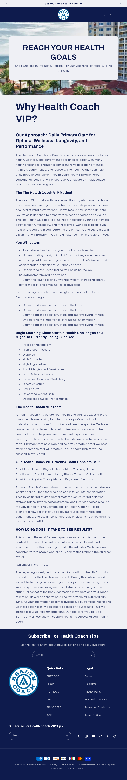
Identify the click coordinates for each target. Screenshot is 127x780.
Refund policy (67, 765)
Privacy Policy (93, 692)
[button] (7, 14)
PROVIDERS (54, 707)
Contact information (88, 765)
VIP (49, 699)
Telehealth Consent (96, 699)
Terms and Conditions (97, 707)
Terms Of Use (93, 715)
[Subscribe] (91, 655)
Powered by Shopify (47, 765)
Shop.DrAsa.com (28, 765)
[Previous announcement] (6, 3)
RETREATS (53, 692)
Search (89, 676)
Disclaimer (91, 684)
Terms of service (56, 768)
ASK (49, 715)
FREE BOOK (54, 676)
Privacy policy (108, 765)
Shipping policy (75, 768)
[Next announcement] (120, 3)
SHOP (50, 684)
